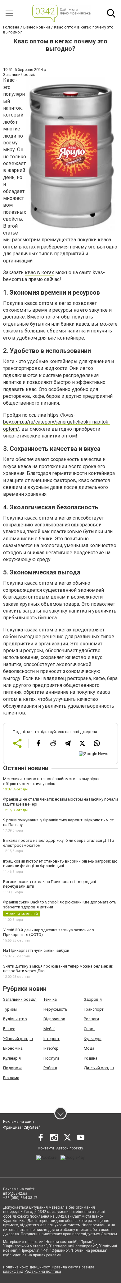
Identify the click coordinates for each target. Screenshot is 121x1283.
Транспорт (94, 1009)
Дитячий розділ (99, 1068)
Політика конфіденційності (27, 1267)
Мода (89, 1048)
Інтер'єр (51, 1048)
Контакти (46, 1148)
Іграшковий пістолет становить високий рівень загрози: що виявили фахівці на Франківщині (60, 863)
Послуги (51, 1058)
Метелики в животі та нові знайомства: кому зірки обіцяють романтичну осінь (51, 781)
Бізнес (9, 1028)
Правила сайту (65, 1267)
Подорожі (12, 1068)
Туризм (10, 1009)
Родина (90, 1058)
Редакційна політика (43, 1271)
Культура (92, 1038)
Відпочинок (54, 1019)
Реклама (11, 1077)
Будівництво (15, 1019)
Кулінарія (12, 1058)
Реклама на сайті (18, 1121)
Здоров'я (93, 999)
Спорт (89, 1028)
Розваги (91, 1019)
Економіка (13, 1048)
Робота (50, 1068)
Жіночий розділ (18, 1038)
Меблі (49, 1028)
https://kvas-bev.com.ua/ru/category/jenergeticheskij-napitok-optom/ (56, 422)
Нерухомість (55, 1009)
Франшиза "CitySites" (21, 1127)
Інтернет (51, 1038)
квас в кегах (39, 272)
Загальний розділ (20, 999)
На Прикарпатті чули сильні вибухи (36, 950)
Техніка (50, 999)
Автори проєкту (69, 1148)
